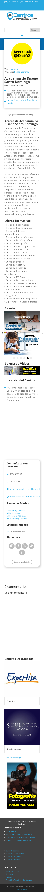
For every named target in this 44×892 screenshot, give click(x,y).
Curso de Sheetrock (13, 860)
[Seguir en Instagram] (12, 546)
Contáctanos (10, 874)
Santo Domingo (21, 71)
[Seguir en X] (25, 546)
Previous (3, 333)
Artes (10, 100)
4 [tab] (24, 358)
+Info (36, 2)
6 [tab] (31, 358)
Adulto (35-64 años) (14, 513)
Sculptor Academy (14, 749)
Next (41, 333)
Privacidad (9, 880)
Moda (10, 103)
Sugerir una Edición (22, 562)
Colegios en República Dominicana (18, 840)
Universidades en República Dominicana (20, 837)
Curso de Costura (12, 851)
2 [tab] (18, 358)
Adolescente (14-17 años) (16, 510)
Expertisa (11, 701)
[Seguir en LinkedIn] (22, 552)
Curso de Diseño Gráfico (15, 854)
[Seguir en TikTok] (31, 546)
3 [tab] (21, 358)
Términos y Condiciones (23, 880)
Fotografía (19, 100)
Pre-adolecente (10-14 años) (17, 519)
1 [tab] (14, 358)
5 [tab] (28, 358)
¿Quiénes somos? (12, 871)
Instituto (14, 69)
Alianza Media (22, 889)
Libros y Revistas (12, 831)
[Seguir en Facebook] (18, 546)
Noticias (9, 877)
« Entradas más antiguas (13, 758)
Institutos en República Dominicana (19, 834)
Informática (31, 100)
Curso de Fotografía (13, 857)
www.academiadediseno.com (25, 496)
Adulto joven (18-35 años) (16, 516)
